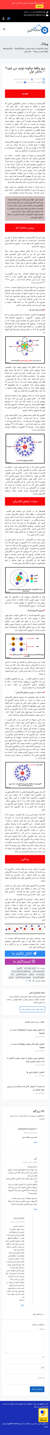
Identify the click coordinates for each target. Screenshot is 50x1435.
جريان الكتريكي (21, 974)
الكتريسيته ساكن (38, 971)
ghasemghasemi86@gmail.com (34, 15)
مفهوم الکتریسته (38, 977)
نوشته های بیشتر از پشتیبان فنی (32, 1009)
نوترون (11, 977)
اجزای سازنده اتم (30, 968)
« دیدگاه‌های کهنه (38, 1314)
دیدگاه (41, 1329)
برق (29, 82)
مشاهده (39, 6)
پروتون (31, 974)
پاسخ (35, 1142)
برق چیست (40, 974)
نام (42, 1357)
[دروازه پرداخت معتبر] (43, 1415)
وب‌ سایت (41, 1377)
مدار (12, 974)
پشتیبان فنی (17, 79)
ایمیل (42, 1367)
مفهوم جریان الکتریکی (23, 977)
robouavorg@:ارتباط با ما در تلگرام (34, 12)
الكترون (19, 968)
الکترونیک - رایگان (36, 82)
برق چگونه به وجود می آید (21, 971)
